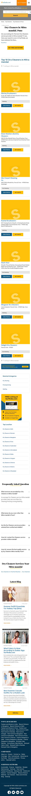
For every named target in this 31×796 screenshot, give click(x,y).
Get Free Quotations (15, 48)
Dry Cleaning (5, 188)
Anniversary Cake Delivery (15, 743)
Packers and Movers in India (9, 724)
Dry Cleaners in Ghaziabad (9, 471)
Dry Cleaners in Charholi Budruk (10, 572)
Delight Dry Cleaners (9, 345)
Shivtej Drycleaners (8, 93)
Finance (11, 767)
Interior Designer (12, 773)
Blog (2, 776)
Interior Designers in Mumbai (13, 739)
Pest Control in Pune (21, 735)
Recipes (25, 767)
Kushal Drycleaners (8, 221)
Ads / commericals (13, 756)
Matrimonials (5, 769)
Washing (4, 101)
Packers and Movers (7, 771)
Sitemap (7, 776)
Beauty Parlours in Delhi (17, 726)
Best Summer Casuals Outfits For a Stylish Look (14, 692)
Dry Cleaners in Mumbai (9, 433)
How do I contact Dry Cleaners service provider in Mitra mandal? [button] (13, 538)
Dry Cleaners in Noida (8, 454)
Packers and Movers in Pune (9, 728)
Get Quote (18, 105)
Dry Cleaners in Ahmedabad (10, 450)
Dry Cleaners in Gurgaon (9, 458)
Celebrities (18, 767)
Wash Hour (5, 263)
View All (15, 713)
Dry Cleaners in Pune (18, 21)
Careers (10, 754)
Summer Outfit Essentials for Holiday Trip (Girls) (14, 607)
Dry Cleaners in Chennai (9, 462)
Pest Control (20, 769)
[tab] (15, 498)
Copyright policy (11, 760)
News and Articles (21, 775)
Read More (4, 42)
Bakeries (3, 775)
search (15, 15)
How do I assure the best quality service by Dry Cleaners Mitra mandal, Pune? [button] (13, 550)
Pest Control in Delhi (22, 730)
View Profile (6, 105)
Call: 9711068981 (21, 2)
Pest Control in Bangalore (15, 734)
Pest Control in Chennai (8, 737)
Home (2, 21)
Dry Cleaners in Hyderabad (9, 446)
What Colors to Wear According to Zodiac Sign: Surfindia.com (14, 650)
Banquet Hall (18, 771)
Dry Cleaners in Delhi (8, 429)
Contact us (17, 754)
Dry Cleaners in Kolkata (8, 467)
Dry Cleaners (8, 21)
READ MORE (7, 623)
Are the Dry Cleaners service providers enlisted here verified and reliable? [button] (13, 526)
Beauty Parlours (23, 773)
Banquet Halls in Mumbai (17, 745)
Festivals (12, 769)
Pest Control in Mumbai (8, 732)
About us (4, 754)
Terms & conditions (13, 758)
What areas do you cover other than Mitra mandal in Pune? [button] (12, 514)
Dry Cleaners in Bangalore (9, 437)
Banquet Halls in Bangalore (9, 747)
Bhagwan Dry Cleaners (10, 305)
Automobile (4, 767)
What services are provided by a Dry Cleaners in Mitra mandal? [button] (12, 493)
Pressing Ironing (7, 385)
